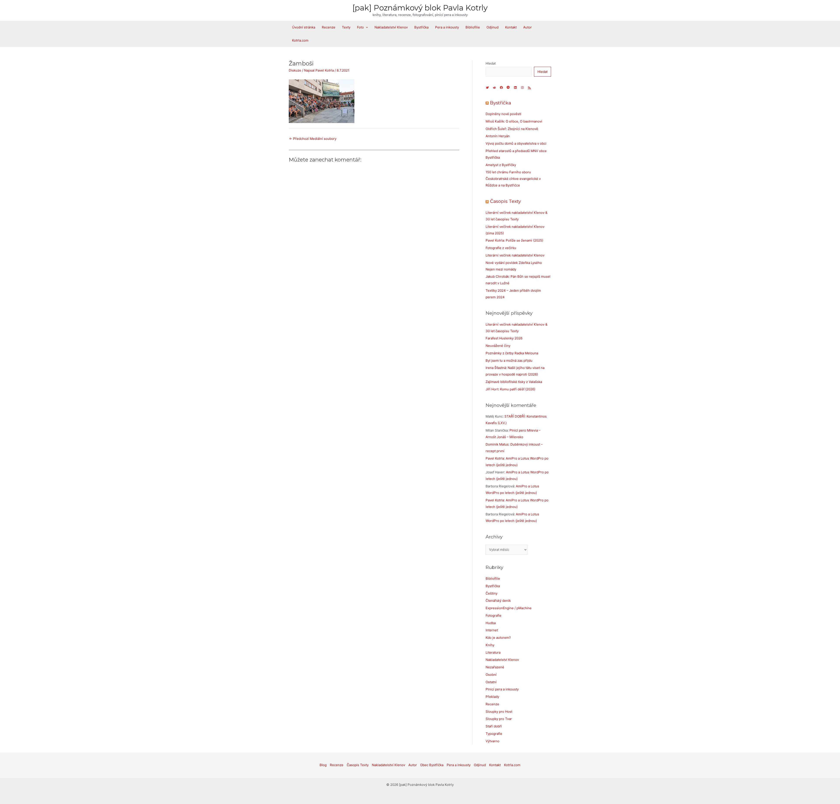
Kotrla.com (300, 40)
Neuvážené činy (498, 346)
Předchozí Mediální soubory (312, 139)
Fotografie (493, 615)
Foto (360, 27)
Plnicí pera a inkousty (502, 689)
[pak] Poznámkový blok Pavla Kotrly (420, 7)
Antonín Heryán (498, 136)
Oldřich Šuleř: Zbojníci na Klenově (512, 129)
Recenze (328, 27)
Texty (346, 27)
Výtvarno (492, 741)
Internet (492, 630)
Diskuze (295, 70)
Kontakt (511, 27)
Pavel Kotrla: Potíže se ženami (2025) (514, 240)
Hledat (491, 63)
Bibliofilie (473, 27)
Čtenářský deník (498, 601)
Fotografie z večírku (501, 248)
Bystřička (421, 27)
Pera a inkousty (447, 27)
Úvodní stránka (303, 27)
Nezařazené (495, 667)
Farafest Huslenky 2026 (504, 338)
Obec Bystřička (431, 765)
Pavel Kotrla (495, 458)
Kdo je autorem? (498, 637)
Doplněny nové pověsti (503, 114)
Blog (323, 765)
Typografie (494, 734)
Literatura (493, 652)
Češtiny (491, 593)
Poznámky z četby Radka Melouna (512, 353)
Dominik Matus (497, 444)
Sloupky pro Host (499, 711)
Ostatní (491, 682)
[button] (366, 27)
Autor (527, 27)
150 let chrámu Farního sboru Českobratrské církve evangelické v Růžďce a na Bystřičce (513, 178)
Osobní (491, 674)
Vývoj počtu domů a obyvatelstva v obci (516, 143)
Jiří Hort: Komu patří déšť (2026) (510, 389)
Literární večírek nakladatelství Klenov (515, 255)
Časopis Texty (505, 201)
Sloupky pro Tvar (499, 719)
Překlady (492, 697)
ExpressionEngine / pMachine (509, 608)
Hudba (491, 623)
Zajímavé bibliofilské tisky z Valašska (514, 382)
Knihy (490, 645)
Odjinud (492, 27)
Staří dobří (494, 726)
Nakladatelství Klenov (391, 27)
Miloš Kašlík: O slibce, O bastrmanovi (514, 121)
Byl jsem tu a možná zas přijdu (509, 360)
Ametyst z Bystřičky (501, 165)
